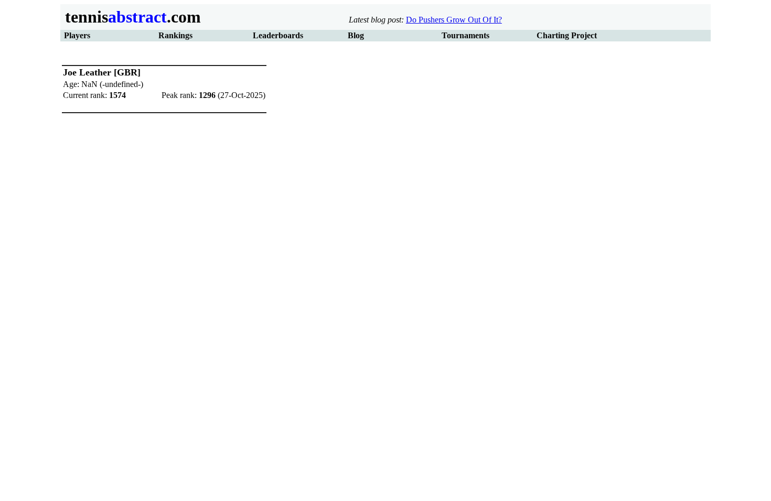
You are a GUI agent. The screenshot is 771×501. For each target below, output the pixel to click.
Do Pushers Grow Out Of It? (454, 19)
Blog (356, 35)
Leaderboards (278, 35)
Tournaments (465, 35)
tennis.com (131, 16)
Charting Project (567, 35)
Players (77, 35)
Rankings (175, 35)
